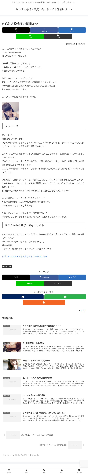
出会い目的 (7, 266)
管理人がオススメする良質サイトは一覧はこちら (24, 256)
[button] (58, 36)
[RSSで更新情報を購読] (44, 302)
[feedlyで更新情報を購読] (65, 296)
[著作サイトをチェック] (23, 296)
